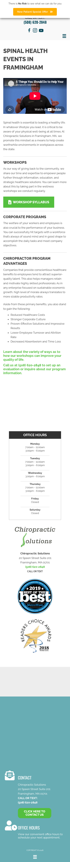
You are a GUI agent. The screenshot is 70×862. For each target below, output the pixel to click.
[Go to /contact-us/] (34, 830)
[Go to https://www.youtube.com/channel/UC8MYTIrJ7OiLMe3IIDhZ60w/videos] (41, 30)
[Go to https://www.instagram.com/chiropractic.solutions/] (35, 31)
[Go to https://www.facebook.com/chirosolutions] (29, 31)
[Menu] (64, 36)
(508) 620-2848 (35, 22)
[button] (28, 202)
